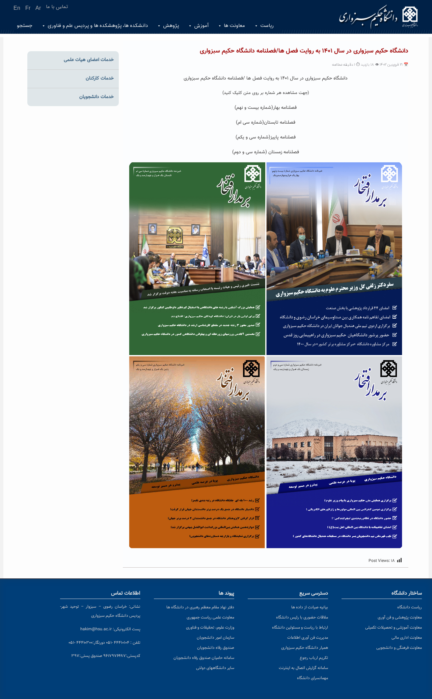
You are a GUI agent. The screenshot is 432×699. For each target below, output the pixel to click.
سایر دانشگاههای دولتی (215, 668)
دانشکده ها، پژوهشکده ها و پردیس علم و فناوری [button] (98, 26)
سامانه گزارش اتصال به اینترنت (303, 668)
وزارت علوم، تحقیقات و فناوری (210, 628)
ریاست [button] (267, 26)
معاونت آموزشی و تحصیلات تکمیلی (393, 628)
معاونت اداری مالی (407, 638)
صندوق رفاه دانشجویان (215, 648)
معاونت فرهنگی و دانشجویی (399, 648)
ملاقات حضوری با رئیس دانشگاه (302, 617)
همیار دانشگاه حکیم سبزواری (304, 648)
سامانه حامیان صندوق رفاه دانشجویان (203, 658)
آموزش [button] (201, 26)
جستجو (24, 26)
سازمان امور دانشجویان (215, 638)
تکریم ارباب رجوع (314, 658)
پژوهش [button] (171, 26)
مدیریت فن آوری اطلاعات (307, 638)
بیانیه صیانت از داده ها (309, 607)
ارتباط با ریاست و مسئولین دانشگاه (300, 628)
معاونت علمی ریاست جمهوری (210, 617)
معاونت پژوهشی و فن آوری (400, 617)
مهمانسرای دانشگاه (312, 678)
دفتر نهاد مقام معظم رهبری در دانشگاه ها (200, 607)
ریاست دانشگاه (409, 607)
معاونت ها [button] (234, 26)
